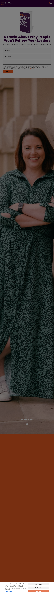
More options (38, 584)
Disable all (38, 587)
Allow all (38, 591)
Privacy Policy (8, 591)
